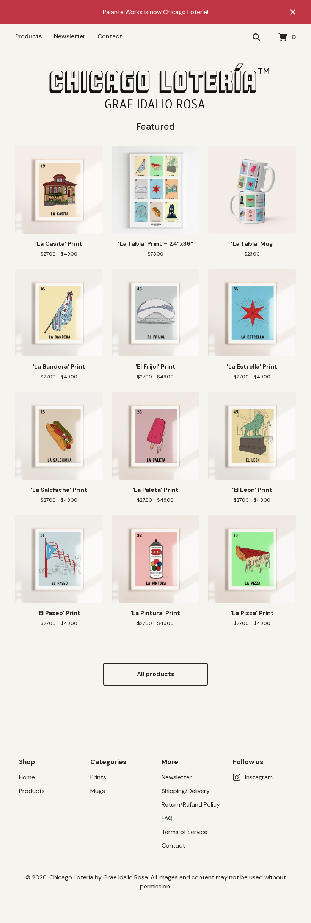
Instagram (259, 777)
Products (28, 36)
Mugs (97, 791)
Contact (109, 36)
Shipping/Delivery (186, 791)
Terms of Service (184, 832)
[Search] (256, 37)
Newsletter (69, 36)
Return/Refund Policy (191, 804)
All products (155, 674)
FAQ (167, 818)
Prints (98, 777)
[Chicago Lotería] (155, 85)
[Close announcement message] (293, 12)
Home (27, 777)
